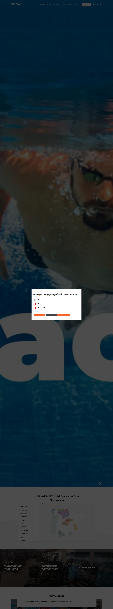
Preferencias (51, 315)
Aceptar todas (39, 315)
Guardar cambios (63, 315)
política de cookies (42, 296)
